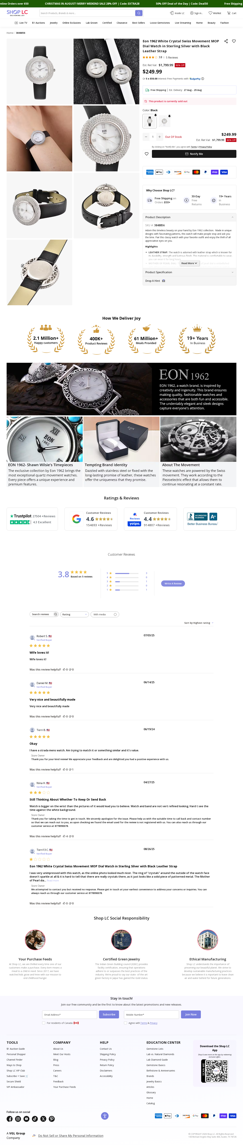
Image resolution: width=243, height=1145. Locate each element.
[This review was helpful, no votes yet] (64, 669)
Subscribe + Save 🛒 (17, 1076)
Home (149, 1097)
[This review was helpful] (64, 836)
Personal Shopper (16, 1054)
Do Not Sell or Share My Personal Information (70, 1136)
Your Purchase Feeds (64, 1086)
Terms (143, 1023)
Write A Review (173, 583)
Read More (188, 263)
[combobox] (88, 13)
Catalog (150, 1103)
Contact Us (106, 1048)
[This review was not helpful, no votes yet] (70, 669)
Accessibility (106, 1076)
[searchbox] (41, 614)
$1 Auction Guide (16, 1048)
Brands (150, 1076)
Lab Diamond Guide (157, 1059)
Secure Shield (14, 1081)
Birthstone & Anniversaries (160, 1070)
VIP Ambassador (15, 1086)
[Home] (23, 13)
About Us (58, 1048)
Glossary (151, 1092)
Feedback (58, 1081)
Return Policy (107, 1065)
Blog (55, 1059)
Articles (150, 1086)
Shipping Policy (108, 1054)
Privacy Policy (107, 1059)
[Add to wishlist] (233, 41)
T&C (55, 1076)
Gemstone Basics (155, 1065)
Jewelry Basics (154, 1081)
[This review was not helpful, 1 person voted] (70, 769)
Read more (53, 880)
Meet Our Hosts (61, 1054)
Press (56, 1065)
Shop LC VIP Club (16, 1070)
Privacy (153, 1023)
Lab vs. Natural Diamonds (160, 1054)
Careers (57, 1070)
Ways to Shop (14, 1065)
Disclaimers (106, 1070)
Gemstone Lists (154, 1048)
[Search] (138, 13)
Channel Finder (14, 1059)
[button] (202, 78)
